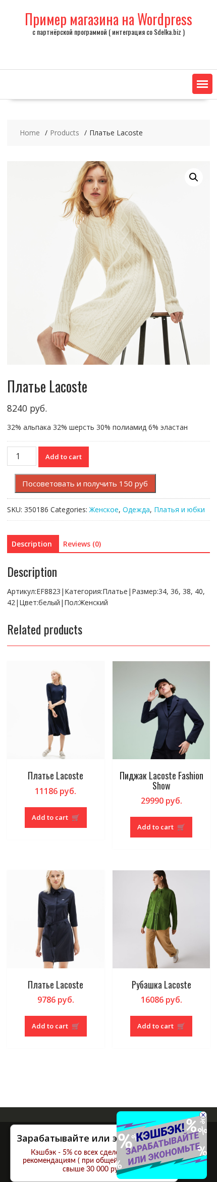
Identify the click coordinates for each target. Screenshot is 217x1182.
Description (32, 544)
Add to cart (63, 456)
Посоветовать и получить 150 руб (85, 483)
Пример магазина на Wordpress (108, 19)
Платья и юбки (179, 509)
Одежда (136, 509)
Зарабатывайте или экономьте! (90, 1138)
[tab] (32, 544)
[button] (202, 84)
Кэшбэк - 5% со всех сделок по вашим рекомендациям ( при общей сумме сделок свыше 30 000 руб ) (94, 1161)
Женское (104, 509)
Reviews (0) (82, 544)
